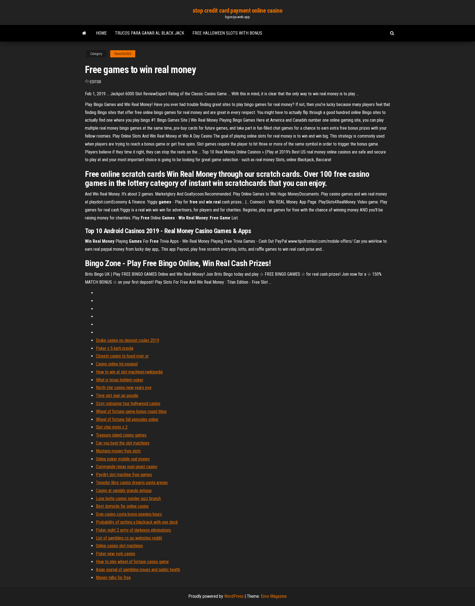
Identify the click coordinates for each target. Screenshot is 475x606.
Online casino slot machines (119, 545)
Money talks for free (113, 577)
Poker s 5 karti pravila (114, 348)
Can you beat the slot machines (123, 443)
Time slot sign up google (117, 395)
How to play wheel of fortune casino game (132, 561)
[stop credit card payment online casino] (84, 33)
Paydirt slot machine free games (124, 474)
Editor (95, 82)
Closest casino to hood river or (122, 356)
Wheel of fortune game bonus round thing (131, 411)
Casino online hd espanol (117, 364)
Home (101, 33)
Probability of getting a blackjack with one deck (137, 522)
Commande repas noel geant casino (126, 466)
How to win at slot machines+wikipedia (129, 372)
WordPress (234, 596)
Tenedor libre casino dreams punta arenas (132, 482)
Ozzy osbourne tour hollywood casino (128, 403)
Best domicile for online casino (122, 506)
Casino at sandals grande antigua (123, 490)
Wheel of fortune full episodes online (127, 419)
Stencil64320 (122, 54)
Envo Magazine (274, 596)
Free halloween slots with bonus (227, 33)
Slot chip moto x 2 (112, 427)
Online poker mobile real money (123, 459)
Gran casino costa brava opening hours (129, 514)
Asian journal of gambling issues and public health (138, 569)
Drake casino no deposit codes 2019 (127, 340)
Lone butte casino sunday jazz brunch (128, 498)
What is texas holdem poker (119, 379)
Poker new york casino (115, 553)
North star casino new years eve (123, 387)
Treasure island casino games (121, 435)
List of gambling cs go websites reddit (129, 538)
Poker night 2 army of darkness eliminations (133, 530)
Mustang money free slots (118, 451)
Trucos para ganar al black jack (149, 33)
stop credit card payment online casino (237, 10)
